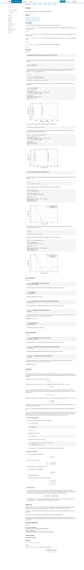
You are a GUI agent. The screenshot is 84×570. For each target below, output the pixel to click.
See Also (9, 32)
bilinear (9, 15)
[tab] (51, 55)
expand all (27, 524)
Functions (40, 4)
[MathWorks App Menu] (75, 1)
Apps (45, 4)
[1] (46, 466)
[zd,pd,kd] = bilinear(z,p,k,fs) (32, 17)
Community (25, 1)
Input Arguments (11, 23)
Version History (10, 30)
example (27, 31)
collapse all (28, 52)
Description (10, 20)
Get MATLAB (62, 1)
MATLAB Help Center (16, 1)
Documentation (28, 4)
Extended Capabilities (11, 29)
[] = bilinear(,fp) (31, 21)
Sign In (68, 1)
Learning (31, 1)
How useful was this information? (51, 549)
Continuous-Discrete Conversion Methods (33, 547)
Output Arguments (11, 24)
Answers (54, 4)
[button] (73, 1)
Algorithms (10, 26)
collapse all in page (29, 13)
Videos (49, 4)
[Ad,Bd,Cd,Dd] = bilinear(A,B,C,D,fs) (33, 20)
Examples (9, 21)
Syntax (9, 18)
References (10, 27)
